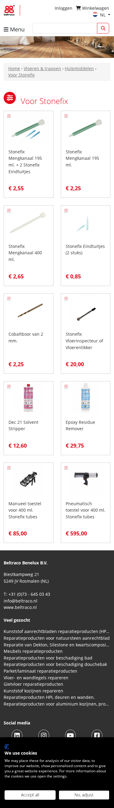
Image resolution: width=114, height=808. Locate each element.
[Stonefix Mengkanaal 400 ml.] (28, 221)
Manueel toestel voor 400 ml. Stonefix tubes (25, 510)
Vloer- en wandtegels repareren (36, 678)
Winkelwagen (95, 8)
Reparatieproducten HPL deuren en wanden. (49, 697)
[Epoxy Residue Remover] (85, 397)
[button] (10, 98)
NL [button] (103, 15)
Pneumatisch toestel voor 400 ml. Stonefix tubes (85, 510)
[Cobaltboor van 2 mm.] (28, 309)
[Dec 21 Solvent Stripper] (28, 397)
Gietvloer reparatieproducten (33, 684)
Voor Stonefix (21, 75)
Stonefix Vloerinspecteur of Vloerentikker (84, 340)
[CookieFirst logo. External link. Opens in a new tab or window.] (7, 746)
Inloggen (63, 8)
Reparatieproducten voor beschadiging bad (48, 658)
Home (14, 68)
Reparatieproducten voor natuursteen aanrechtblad (57, 638)
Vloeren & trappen (42, 68)
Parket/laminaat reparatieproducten (40, 671)
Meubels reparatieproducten (33, 651)
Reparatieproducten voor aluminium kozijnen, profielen (57, 704)
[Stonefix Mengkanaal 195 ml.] (85, 127)
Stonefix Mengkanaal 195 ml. (82, 158)
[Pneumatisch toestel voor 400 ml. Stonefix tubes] (85, 479)
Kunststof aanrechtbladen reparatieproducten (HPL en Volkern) (57, 631)
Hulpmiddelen (79, 68)
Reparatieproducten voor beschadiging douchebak (55, 664)
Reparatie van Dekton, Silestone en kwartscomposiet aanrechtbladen (57, 645)
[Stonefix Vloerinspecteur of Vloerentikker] (85, 309)
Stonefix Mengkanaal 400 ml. (25, 252)
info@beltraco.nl (20, 601)
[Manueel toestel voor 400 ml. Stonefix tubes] (28, 479)
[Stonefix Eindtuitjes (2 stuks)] (85, 221)
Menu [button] (17, 29)
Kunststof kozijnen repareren (33, 691)
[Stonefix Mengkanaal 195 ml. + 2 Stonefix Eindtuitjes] (28, 127)
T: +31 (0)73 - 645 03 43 (27, 594)
